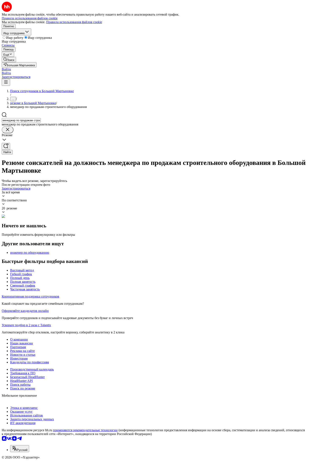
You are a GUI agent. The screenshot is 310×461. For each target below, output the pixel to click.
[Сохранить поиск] (6, 146)
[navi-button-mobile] (6, 82)
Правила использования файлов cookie (74, 22)
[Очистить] (7, 129)
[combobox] (21, 120)
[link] (9, 59)
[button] (6, 69)
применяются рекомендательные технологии (85, 430)
